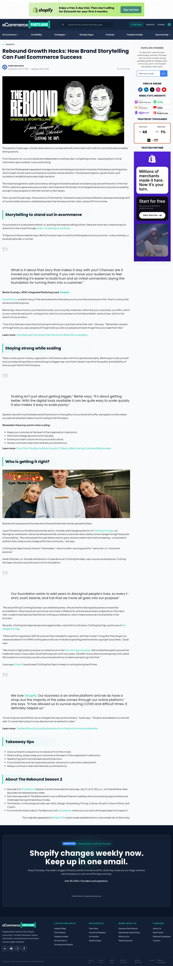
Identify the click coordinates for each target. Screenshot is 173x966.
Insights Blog (60, 928)
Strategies (59, 34)
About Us (150, 24)
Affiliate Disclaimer (138, 961)
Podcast (110, 34)
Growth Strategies (97, 932)
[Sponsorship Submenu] (170, 34)
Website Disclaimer (123, 961)
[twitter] (152, 89)
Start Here (93, 928)
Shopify (10, 44)
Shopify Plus (59, 817)
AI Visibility (36, 34)
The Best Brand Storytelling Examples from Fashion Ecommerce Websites (57, 728)
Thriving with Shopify (63, 944)
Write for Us (124, 936)
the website (64, 810)
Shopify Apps (86, 34)
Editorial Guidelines (162, 936)
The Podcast (59, 932)
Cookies (152, 960)
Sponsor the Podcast (128, 928)
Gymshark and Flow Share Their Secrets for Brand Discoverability (52, 334)
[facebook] (140, 89)
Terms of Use (91, 961)
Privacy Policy (101, 961)
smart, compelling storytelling (53, 228)
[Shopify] (86, 9)
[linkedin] (146, 89)
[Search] (63, 25)
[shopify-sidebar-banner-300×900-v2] (152, 206)
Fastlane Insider (135, 34)
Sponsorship (161, 34)
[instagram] (158, 89)
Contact (161, 24)
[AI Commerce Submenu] (19, 34)
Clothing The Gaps (104, 530)
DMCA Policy (112, 961)
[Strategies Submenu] (67, 34)
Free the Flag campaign (77, 650)
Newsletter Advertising (129, 932)
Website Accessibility (161, 961)
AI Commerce (9, 34)
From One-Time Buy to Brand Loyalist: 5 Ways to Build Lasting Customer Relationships (64, 448)
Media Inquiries (125, 940)
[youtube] (164, 89)
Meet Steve (158, 932)
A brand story (9, 299)
